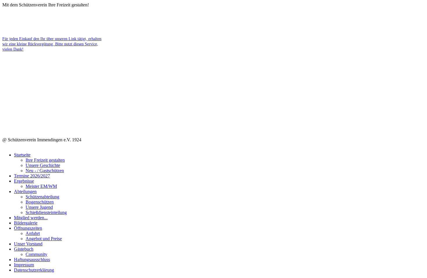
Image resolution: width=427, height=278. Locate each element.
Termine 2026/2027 (32, 175)
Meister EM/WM (41, 186)
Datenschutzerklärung (34, 270)
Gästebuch (23, 249)
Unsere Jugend (39, 207)
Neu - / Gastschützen (45, 170)
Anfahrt (33, 233)
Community (36, 254)
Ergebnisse (24, 181)
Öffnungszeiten (28, 228)
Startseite (22, 154)
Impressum (24, 264)
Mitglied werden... (31, 217)
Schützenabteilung (42, 196)
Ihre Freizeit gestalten (45, 160)
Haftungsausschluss (32, 259)
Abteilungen (25, 191)
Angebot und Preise (44, 238)
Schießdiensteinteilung (46, 212)
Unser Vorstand (28, 243)
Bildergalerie (25, 222)
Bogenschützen (40, 201)
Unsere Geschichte (43, 165)
